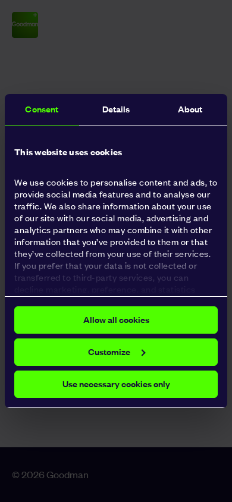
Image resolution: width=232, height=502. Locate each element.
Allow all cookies (116, 319)
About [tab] (190, 109)
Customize (109, 351)
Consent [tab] (41, 109)
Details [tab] (116, 109)
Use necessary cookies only (116, 384)
